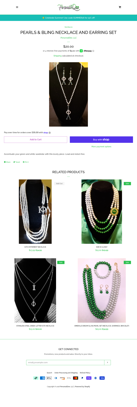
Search (49, 373)
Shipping (58, 56)
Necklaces (69, 27)
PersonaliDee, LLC (68, 38)
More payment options (101, 147)
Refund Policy (85, 373)
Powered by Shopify (82, 387)
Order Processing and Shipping (65, 373)
